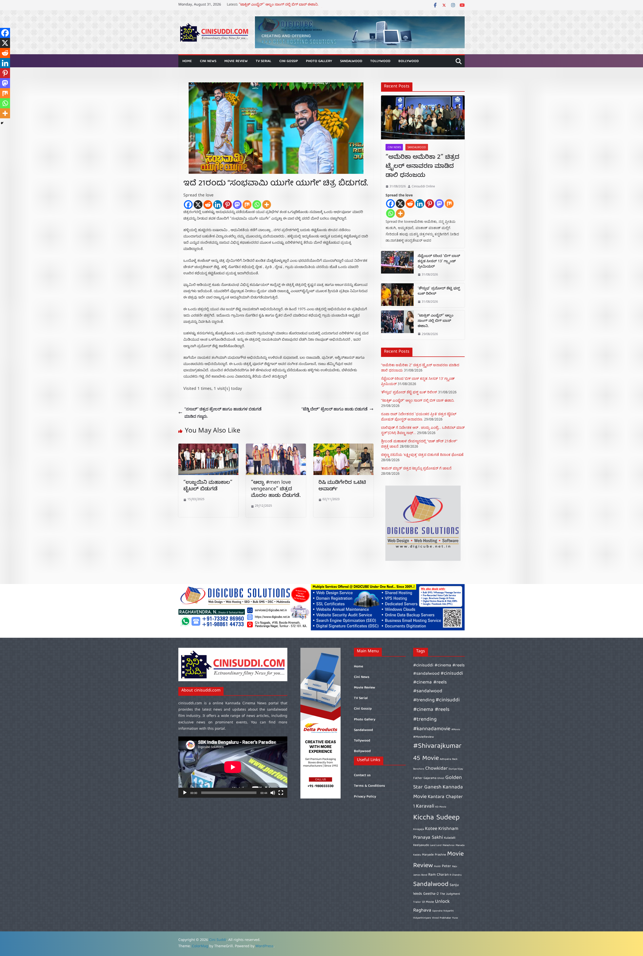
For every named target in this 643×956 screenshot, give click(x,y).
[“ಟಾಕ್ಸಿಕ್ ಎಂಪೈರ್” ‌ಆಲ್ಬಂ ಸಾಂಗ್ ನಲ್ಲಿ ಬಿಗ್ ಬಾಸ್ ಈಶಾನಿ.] (397, 325)
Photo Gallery (319, 61)
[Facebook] (188, 204)
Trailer (417, 902)
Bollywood (408, 61)
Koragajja (418, 829)
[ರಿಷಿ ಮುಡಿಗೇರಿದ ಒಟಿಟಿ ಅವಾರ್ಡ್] (343, 447)
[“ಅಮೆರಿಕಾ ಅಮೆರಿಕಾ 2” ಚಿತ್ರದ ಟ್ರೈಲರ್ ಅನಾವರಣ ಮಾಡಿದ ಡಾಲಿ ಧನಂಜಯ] (423, 117)
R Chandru (456, 875)
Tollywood (380, 61)
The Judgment (450, 894)
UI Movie (428, 902)
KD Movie (440, 807)
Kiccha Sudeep (436, 817)
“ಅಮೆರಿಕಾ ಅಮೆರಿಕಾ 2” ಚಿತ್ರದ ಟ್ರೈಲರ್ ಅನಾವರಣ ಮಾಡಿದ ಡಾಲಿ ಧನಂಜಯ (422, 167)
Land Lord (436, 845)
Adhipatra (445, 759)
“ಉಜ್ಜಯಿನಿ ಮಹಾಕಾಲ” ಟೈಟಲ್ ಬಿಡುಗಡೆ (207, 486)
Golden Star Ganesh (437, 782)
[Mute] (272, 792)
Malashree (449, 845)
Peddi (437, 866)
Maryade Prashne (434, 855)
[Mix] (247, 204)
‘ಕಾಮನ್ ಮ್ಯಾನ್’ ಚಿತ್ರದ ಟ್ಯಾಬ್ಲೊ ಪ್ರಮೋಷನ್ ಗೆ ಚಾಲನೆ (416, 468)
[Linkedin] (217, 204)
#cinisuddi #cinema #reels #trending (436, 710)
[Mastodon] (237, 204)
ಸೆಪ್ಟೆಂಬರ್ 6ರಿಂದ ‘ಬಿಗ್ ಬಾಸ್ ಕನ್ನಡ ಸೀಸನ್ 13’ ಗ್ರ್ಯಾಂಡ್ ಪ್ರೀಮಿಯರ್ (439, 262)
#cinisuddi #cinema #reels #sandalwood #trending (438, 687)
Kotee (431, 829)
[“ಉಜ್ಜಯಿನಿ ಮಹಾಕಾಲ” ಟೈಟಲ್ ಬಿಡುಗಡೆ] (208, 447)
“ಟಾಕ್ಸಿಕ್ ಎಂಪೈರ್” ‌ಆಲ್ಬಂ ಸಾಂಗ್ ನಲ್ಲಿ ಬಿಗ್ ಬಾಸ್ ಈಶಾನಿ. (435, 321)
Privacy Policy (365, 797)
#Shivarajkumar (437, 746)
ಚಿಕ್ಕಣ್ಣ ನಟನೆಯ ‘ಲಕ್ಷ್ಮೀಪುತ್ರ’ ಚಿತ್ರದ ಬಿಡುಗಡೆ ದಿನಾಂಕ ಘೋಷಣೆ (422, 454)
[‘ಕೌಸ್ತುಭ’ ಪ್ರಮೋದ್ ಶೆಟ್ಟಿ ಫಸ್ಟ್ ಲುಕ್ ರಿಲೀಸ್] (397, 295)
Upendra (437, 911)
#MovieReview (423, 737)
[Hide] (2, 123)
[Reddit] (207, 204)
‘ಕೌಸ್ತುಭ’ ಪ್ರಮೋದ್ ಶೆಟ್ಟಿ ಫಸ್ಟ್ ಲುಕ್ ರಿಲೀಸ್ (269, 5)
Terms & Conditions (369, 786)
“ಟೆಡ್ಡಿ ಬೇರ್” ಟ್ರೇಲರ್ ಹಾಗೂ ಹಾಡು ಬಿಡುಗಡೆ (334, 409)
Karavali (425, 806)
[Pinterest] (227, 204)
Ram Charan (438, 875)
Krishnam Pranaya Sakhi (435, 833)
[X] (198, 204)
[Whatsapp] (256, 204)
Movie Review (236, 61)
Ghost (440, 778)
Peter (446, 866)
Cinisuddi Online (423, 186)
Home (187, 61)
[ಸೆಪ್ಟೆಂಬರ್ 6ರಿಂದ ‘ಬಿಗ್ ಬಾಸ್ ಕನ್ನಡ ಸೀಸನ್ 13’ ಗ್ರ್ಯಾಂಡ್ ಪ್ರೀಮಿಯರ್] (397, 265)
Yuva (455, 918)
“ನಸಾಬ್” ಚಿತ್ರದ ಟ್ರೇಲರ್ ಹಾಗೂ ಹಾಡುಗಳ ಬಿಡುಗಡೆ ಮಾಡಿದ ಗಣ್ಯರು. (222, 412)
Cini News (208, 61)
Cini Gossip (288, 61)
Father (417, 778)
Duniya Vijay (456, 769)
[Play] (184, 792)
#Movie (455, 729)
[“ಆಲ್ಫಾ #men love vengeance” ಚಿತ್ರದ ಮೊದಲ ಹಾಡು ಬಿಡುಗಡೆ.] (276, 447)
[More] (266, 204)
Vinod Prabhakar (441, 918)
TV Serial (263, 61)
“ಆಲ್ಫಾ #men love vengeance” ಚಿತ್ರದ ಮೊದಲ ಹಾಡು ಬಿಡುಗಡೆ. (276, 490)
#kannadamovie (431, 729)
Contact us (362, 775)
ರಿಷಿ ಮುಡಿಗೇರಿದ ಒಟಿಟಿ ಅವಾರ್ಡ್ (342, 486)
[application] (232, 767)
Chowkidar (436, 768)
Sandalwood (351, 61)
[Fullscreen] (280, 792)
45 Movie (426, 758)
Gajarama (429, 778)
